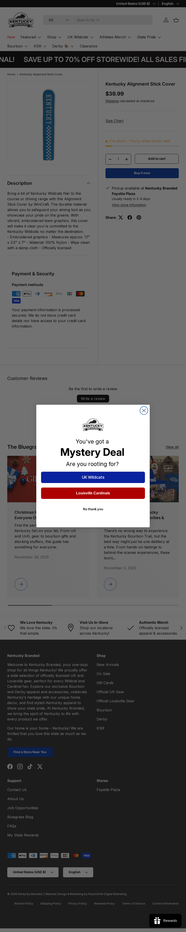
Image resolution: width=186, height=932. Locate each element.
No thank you (93, 509)
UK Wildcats (93, 477)
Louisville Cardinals (93, 493)
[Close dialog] (144, 410)
